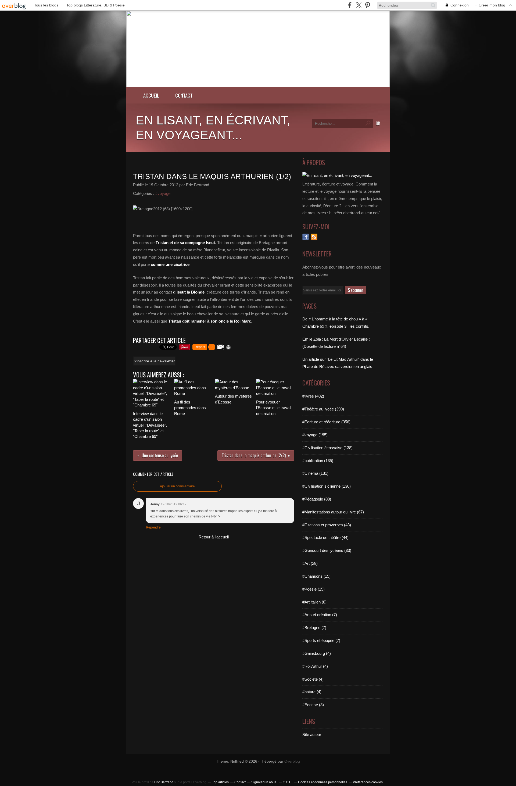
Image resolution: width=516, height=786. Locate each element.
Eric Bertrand (163, 782)
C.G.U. (287, 782)
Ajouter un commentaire (177, 486)
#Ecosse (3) (313, 704)
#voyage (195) (315, 435)
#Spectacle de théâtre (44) (325, 537)
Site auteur (311, 734)
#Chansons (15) (316, 576)
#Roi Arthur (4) (315, 666)
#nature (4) (311, 691)
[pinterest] (367, 5)
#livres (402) (313, 396)
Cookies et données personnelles (322, 782)
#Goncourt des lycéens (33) (326, 550)
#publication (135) (317, 460)
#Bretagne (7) (314, 627)
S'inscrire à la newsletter (154, 361)
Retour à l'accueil (214, 537)
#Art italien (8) (314, 602)
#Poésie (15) (313, 589)
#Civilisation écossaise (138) (327, 447)
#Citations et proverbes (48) (326, 525)
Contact (184, 95)
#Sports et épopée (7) (321, 640)
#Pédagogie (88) (316, 499)
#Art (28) (310, 563)
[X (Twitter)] (358, 5)
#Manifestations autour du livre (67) (333, 512)
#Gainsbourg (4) (316, 653)
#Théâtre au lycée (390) (323, 409)
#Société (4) (313, 679)
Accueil (151, 95)
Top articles (220, 782)
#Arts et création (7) (319, 614)
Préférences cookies (368, 782)
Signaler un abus (264, 782)
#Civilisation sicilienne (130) (326, 486)
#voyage (162, 193)
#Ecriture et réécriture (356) (326, 422)
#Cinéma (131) (315, 473)
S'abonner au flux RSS (314, 237)
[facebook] (349, 5)
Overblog (292, 761)
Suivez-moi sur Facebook (305, 237)
